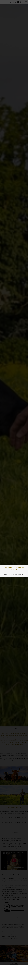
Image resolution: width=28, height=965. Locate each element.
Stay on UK (14, 572)
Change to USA (8, 574)
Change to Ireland (18, 574)
